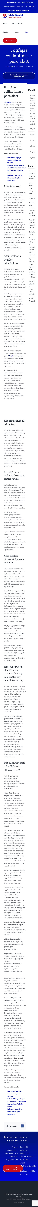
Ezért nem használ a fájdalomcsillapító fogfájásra (14, 177)
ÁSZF (30, 1194)
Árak (18, 1194)
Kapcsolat (19, 1196)
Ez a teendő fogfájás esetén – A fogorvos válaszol (14, 160)
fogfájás (12, 356)
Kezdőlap (8, 67)
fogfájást (8, 102)
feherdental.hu (26, 1199)
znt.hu (22, 1203)
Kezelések (13, 1194)
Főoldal (7, 1194)
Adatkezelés (24, 1194)
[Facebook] (22, 1126)
